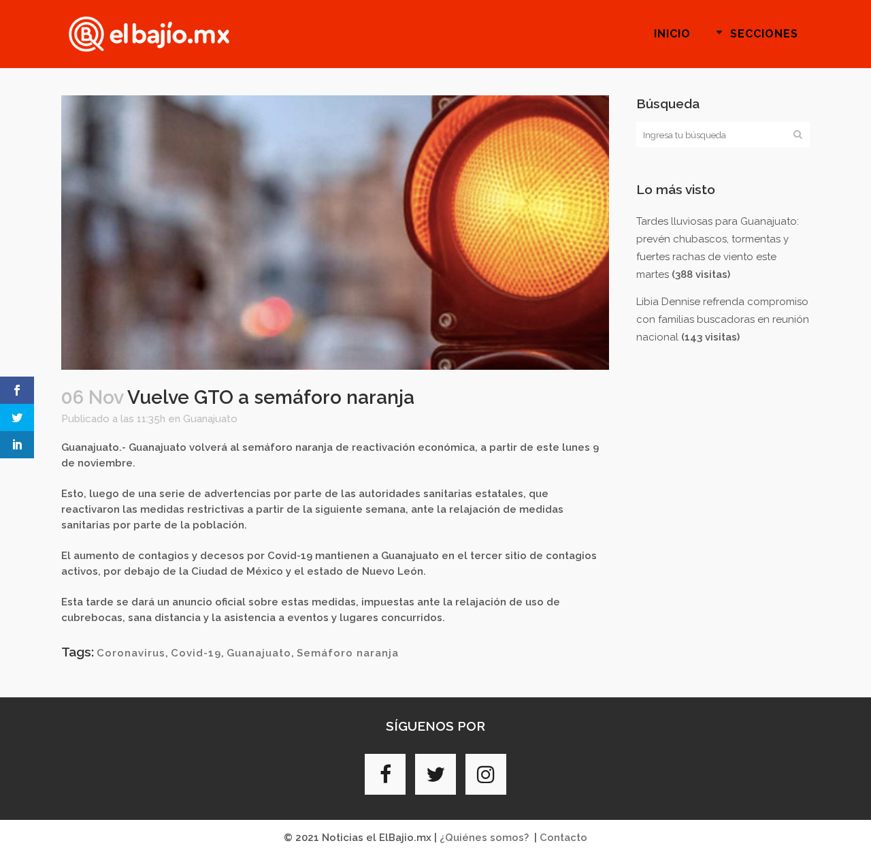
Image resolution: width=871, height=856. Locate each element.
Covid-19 (196, 653)
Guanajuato (210, 419)
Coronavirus (131, 653)
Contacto (563, 837)
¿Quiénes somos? (484, 837)
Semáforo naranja (348, 653)
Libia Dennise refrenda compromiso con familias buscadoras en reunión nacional (722, 319)
